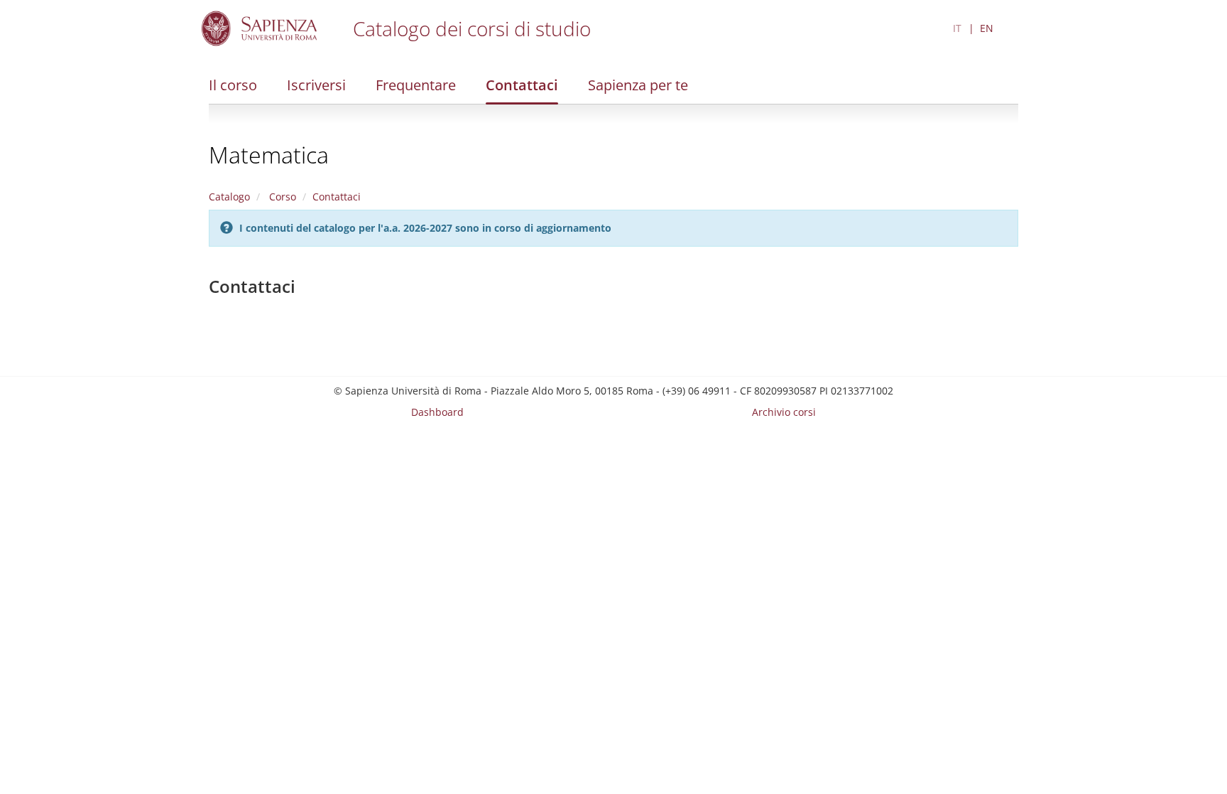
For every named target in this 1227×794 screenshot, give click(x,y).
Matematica (269, 154)
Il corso (233, 85)
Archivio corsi (784, 412)
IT (957, 28)
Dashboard (437, 412)
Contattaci (522, 85)
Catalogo (229, 196)
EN (986, 28)
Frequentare (416, 85)
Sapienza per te (638, 85)
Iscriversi (316, 85)
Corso (281, 196)
